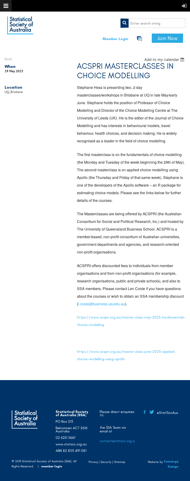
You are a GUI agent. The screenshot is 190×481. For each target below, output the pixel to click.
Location (13, 87)
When (10, 66)
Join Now (167, 38)
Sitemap (119, 462)
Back (8, 59)
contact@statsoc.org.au (118, 441)
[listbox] (164, 59)
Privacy (93, 462)
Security (106, 462)
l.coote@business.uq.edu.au (101, 303)
